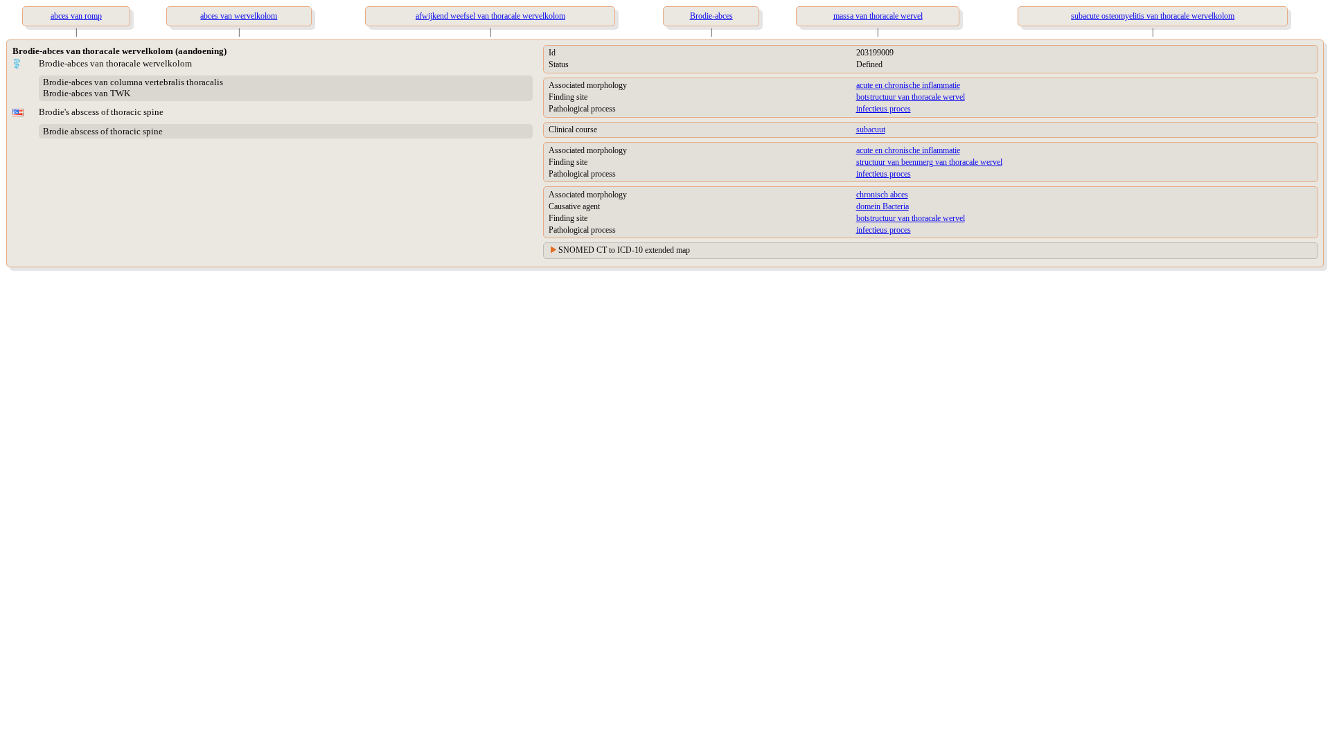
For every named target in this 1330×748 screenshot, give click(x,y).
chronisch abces (882, 194)
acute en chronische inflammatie (908, 85)
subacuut (870, 129)
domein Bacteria (882, 206)
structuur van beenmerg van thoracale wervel (929, 162)
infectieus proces (883, 109)
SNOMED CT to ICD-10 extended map (624, 250)
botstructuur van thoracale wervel (910, 97)
